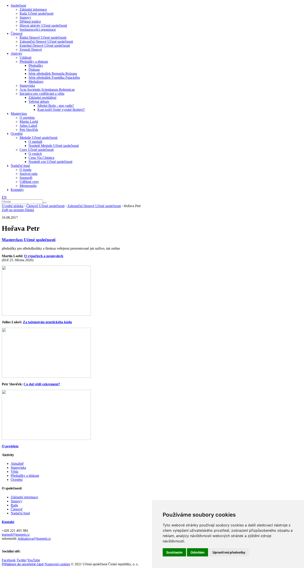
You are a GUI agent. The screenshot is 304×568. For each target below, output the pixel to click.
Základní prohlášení (42, 97)
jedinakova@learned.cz (34, 538)
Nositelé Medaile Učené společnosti (53, 146)
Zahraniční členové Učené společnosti (46, 41)
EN (4, 197)
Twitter (21, 560)
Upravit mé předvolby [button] (229, 552)
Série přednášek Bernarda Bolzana (52, 73)
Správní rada (28, 174)
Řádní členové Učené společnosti (43, 37)
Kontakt (8, 522)
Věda (14, 471)
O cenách (35, 154)
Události (25, 57)
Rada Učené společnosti (36, 13)
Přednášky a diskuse (34, 61)
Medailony (36, 81)
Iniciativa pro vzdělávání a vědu (42, 93)
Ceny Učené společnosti (37, 150)
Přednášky (35, 65)
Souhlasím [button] (174, 552)
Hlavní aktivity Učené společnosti (43, 25)
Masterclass (19, 113)
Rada (14, 505)
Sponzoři (26, 178)
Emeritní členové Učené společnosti (45, 45)
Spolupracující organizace (38, 29)
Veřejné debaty (38, 101)
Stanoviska (27, 85)
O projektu (27, 117)
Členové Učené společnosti (45, 206)
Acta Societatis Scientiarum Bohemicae (47, 89)
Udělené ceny (29, 182)
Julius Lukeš (28, 125)
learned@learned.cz (16, 534)
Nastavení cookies (57, 564)
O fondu (25, 170)
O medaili (35, 142)
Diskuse (34, 69)
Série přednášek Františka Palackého (54, 77)
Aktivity (16, 53)
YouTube (33, 560)
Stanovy (25, 17)
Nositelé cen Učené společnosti (50, 162)
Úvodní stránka (12, 206)
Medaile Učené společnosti (38, 137)
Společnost (18, 5)
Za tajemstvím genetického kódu (47, 322)
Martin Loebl (29, 121)
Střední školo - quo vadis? (55, 105)
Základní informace (33, 9)
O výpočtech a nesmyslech (43, 256)
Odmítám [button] (198, 552)
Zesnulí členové (31, 49)
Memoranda (28, 186)
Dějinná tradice (30, 21)
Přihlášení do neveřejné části (23, 564)
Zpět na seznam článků (18, 210)
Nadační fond (20, 166)
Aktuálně (17, 463)
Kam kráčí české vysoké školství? (61, 109)
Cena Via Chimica (41, 158)
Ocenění (16, 133)
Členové (16, 33)
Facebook (9, 560)
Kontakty (17, 190)
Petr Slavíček (29, 129)
